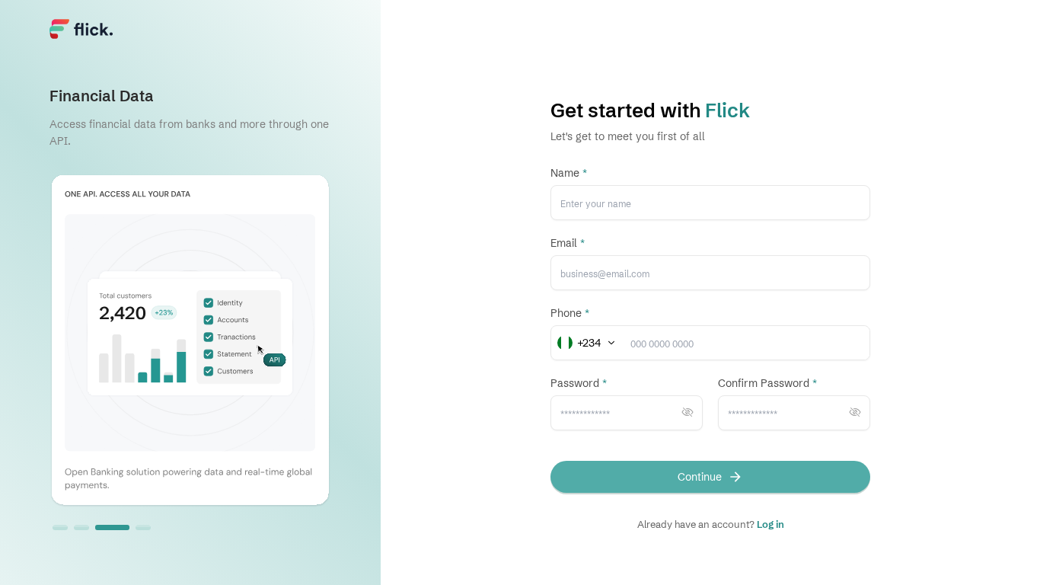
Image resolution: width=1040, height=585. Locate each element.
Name (568, 173)
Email (567, 243)
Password (578, 383)
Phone (569, 313)
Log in (770, 524)
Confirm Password (767, 383)
